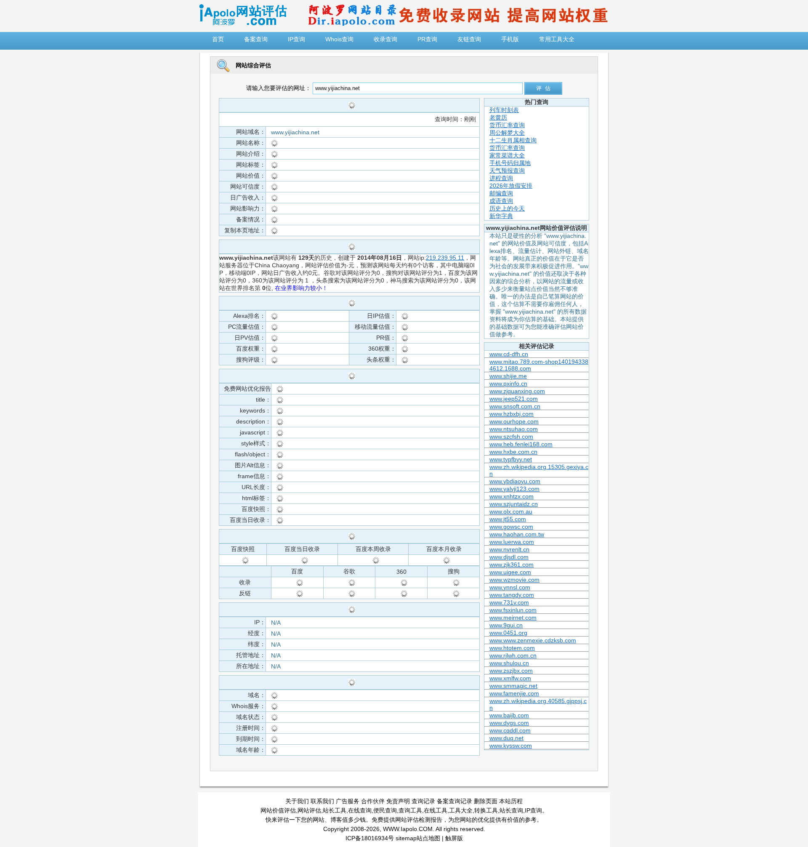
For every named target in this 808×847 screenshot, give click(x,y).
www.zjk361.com (511, 564)
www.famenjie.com (514, 693)
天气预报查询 (507, 170)
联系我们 (322, 801)
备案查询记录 (454, 801)
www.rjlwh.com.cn (513, 655)
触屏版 (454, 838)
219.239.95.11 (445, 257)
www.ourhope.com (514, 421)
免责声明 (398, 801)
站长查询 (511, 810)
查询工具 (410, 810)
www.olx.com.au (510, 511)
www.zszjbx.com (511, 670)
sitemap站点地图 (418, 838)
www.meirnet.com (513, 617)
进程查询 (501, 178)
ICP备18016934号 (370, 838)
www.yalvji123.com (514, 488)
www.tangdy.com (511, 594)
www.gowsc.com (511, 526)
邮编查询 (501, 193)
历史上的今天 (507, 208)
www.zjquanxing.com (517, 391)
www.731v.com (509, 602)
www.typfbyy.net (510, 459)
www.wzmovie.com (514, 579)
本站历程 (511, 801)
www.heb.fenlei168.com (521, 444)
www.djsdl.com (509, 557)
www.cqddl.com (510, 730)
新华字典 (501, 216)
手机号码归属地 (510, 163)
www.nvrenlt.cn (509, 549)
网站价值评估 (278, 810)
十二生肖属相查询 (513, 140)
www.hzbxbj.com (511, 413)
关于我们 (297, 801)
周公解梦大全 (507, 132)
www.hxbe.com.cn (513, 451)
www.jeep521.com (513, 398)
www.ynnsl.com (509, 587)
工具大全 (461, 810)
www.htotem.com (512, 648)
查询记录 (423, 801)
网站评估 (309, 810)
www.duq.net (506, 738)
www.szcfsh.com (511, 436)
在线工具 (435, 810)
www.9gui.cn (506, 625)
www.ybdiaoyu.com (514, 481)
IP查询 (533, 810)
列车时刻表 (504, 110)
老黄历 (498, 117)
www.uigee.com (510, 572)
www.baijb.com (509, 715)
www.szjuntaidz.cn (513, 504)
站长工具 (334, 810)
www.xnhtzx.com (511, 496)
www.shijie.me (508, 376)
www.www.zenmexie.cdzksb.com (532, 640)
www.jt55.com (507, 519)
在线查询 (360, 810)
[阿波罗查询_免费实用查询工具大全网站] (243, 23)
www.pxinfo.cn (508, 383)
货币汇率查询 (507, 125)
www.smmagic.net (513, 685)
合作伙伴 (373, 801)
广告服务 (347, 801)
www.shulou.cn (509, 663)
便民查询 (385, 810)
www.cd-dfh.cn (508, 354)
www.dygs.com (509, 722)
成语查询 (501, 200)
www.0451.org (508, 632)
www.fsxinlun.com (513, 610)
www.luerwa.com (511, 541)
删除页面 (485, 801)
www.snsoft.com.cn (514, 406)
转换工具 (486, 810)
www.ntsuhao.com (513, 429)
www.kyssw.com (510, 745)
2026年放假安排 (510, 185)
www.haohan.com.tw (516, 534)
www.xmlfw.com (510, 678)
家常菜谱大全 (507, 155)
